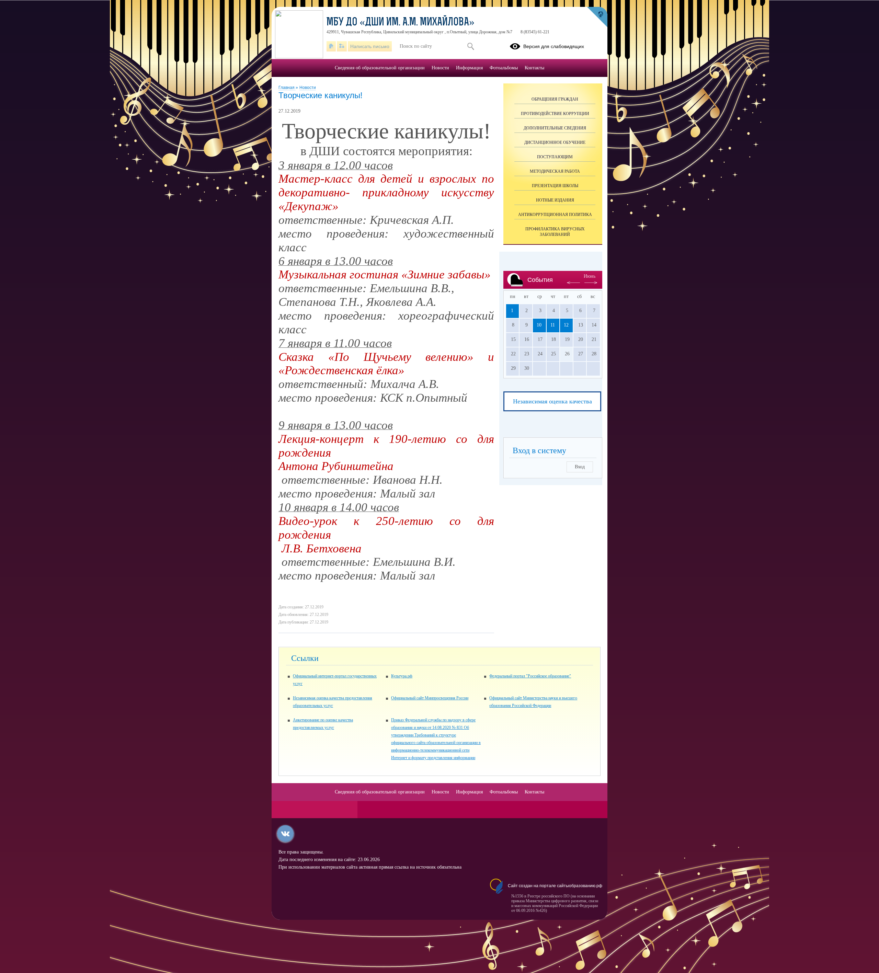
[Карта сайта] (342, 46)
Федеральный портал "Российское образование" (530, 676)
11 (552, 325)
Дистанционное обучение (554, 142)
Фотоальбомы (504, 67)
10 (539, 325)
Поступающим (555, 156)
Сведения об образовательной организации (380, 67)
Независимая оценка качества (552, 401)
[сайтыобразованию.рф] (597, 17)
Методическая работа (555, 171)
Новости (307, 87)
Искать (471, 46)
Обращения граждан (555, 99)
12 (566, 325)
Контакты (534, 67)
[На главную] (331, 46)
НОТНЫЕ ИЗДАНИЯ (555, 200)
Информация (469, 67)
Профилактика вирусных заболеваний (555, 232)
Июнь (589, 276)
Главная (287, 87)
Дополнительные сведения (555, 128)
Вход (580, 466)
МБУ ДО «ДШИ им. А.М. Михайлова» (401, 22)
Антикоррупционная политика (555, 214)
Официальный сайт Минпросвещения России (429, 698)
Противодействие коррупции (555, 113)
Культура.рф (401, 676)
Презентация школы (555, 185)
